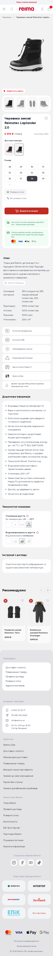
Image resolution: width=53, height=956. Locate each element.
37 (21, 179)
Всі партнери (39, 913)
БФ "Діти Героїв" (11, 827)
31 (43, 167)
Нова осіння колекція (26, 2)
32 (10, 173)
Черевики (7, 17)
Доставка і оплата (16, 667)
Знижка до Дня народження (18, 776)
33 (21, 173)
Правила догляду (15, 676)
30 (32, 167)
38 (32, 179)
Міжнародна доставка (15, 757)
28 (10, 167)
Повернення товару (16, 672)
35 (43, 173)
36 (10, 179)
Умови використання (26, 946)
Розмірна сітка (17, 192)
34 (32, 173)
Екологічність (10, 821)
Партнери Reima (12, 834)
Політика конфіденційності (26, 941)
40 (9, 184)
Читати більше (16, 283)
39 (43, 179)
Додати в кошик (29, 211)
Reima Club (9, 744)
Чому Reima (9, 803)
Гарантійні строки (13, 782)
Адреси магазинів (15, 685)
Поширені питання (13, 840)
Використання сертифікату (18, 769)
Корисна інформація (14, 846)
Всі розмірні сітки (18, 198)
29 (21, 167)
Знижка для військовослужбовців (20, 788)
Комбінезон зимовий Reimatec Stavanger (39, 633)
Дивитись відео (15, 91)
